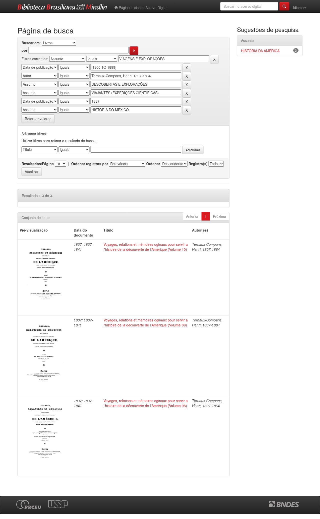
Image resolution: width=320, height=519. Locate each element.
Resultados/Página (38, 163)
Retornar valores (38, 118)
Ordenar (153, 163)
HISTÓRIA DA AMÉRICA (260, 50)
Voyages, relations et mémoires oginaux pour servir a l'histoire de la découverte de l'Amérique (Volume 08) (146, 403)
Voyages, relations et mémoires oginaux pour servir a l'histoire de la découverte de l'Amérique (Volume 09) (146, 322)
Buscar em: (31, 42)
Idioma (298, 7)
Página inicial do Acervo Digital (142, 7)
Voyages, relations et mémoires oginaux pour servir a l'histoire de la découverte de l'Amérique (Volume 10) (146, 247)
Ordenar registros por (89, 163)
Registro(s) (198, 163)
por (24, 50)
